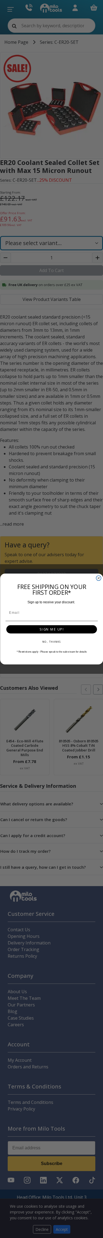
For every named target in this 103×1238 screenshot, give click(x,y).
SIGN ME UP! (52, 629)
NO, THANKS (51, 642)
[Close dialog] (98, 578)
